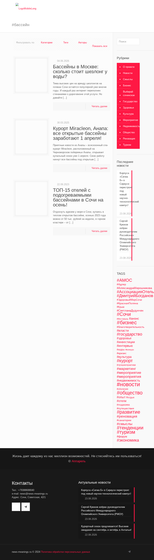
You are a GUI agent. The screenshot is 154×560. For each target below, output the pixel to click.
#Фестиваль (122, 319)
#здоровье (124, 338)
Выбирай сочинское (129, 93)
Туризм (127, 144)
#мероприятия (129, 377)
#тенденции (130, 427)
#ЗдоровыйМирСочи (129, 299)
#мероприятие (129, 373)
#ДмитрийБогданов (135, 296)
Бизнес (127, 85)
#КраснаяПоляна (127, 303)
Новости (127, 73)
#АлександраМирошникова (134, 288)
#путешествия (125, 408)
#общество (130, 393)
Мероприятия (130, 120)
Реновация (129, 138)
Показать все (99, 46)
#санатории (124, 420)
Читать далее (99, 106)
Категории (46, 42)
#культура (124, 357)
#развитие (128, 412)
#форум (122, 436)
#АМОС (124, 280)
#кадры (121, 349)
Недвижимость (131, 126)
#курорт (125, 360)
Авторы (82, 42)
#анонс (134, 318)
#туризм (126, 432)
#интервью (125, 346)
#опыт (121, 397)
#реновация (127, 416)
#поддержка (123, 404)
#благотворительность (130, 326)
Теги (65, 42)
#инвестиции (126, 342)
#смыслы (124, 424)
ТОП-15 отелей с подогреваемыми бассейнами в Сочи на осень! (78, 197)
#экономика (128, 440)
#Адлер (121, 284)
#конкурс (129, 349)
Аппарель (79, 461)
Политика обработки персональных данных (65, 551)
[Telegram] (129, 551)
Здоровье (128, 107)
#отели (121, 401)
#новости (128, 384)
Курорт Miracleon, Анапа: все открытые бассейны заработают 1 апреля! (80, 133)
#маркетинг (126, 369)
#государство (129, 334)
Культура (128, 113)
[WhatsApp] (120, 551)
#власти (123, 330)
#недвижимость (128, 380)
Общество (129, 132)
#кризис (121, 353)
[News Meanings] (26, 8)
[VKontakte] (125, 551)
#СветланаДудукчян (130, 310)
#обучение (122, 389)
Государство (130, 101)
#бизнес (127, 322)
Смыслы (128, 79)
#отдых (130, 397)
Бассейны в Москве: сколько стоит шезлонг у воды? (80, 71)
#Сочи (124, 314)
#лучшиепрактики (126, 365)
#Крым (120, 307)
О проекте (128, 66)
